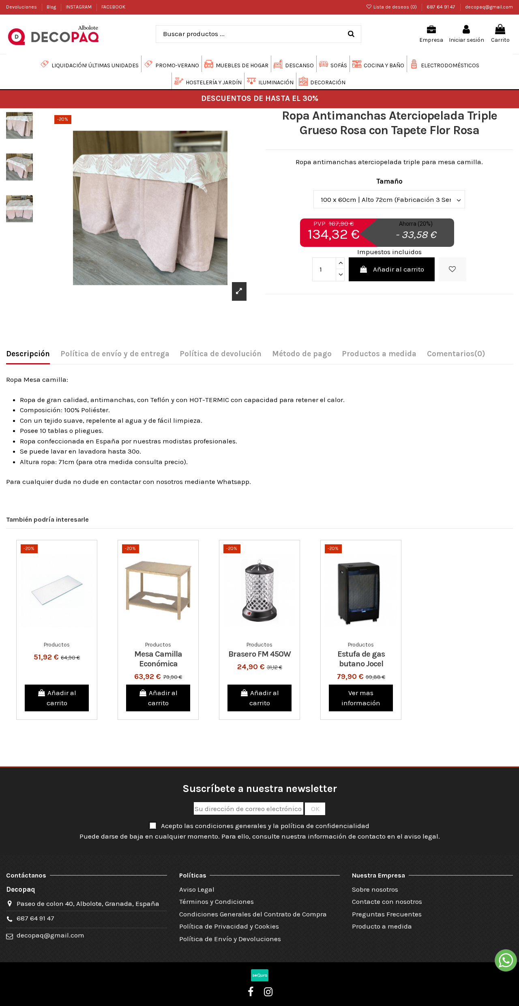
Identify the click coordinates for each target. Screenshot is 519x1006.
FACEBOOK (113, 7)
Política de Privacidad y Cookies (229, 926)
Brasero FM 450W (259, 654)
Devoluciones (22, 7)
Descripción (28, 353)
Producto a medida (382, 926)
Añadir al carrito (398, 269)
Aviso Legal (196, 889)
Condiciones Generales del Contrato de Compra (253, 914)
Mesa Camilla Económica (158, 658)
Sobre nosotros (375, 889)
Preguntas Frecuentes (387, 914)
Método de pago (302, 353)
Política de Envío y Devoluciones (230, 939)
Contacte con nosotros (387, 901)
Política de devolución (221, 353)
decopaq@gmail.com (489, 7)
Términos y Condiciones (216, 901)
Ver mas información (360, 698)
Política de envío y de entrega (114, 353)
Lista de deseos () (395, 7)
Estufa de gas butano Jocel (361, 658)
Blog (52, 7)
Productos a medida (379, 353)
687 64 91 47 (442, 7)
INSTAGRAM (79, 7)
